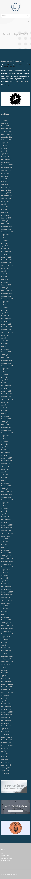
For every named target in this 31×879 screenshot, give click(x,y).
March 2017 (5, 282)
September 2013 (7, 399)
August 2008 (5, 570)
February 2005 (6, 681)
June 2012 (4, 441)
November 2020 (6, 168)
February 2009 (6, 553)
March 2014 (5, 383)
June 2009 (4, 542)
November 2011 (6, 461)
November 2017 (6, 260)
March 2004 (5, 704)
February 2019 (6, 218)
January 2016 (5, 321)
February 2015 (6, 352)
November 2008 (7, 561)
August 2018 (5, 235)
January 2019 (5, 221)
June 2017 (4, 274)
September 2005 (7, 662)
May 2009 (4, 545)
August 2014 (5, 369)
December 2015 (6, 324)
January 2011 (5, 489)
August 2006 (5, 637)
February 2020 (6, 190)
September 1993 (7, 746)
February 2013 (6, 419)
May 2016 (4, 310)
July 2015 (4, 338)
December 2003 (7, 712)
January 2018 (5, 254)
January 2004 (6, 709)
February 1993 (6, 765)
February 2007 (6, 620)
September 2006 (7, 634)
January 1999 (5, 723)
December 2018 (6, 224)
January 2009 (6, 556)
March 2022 (5, 126)
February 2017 (6, 285)
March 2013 (5, 416)
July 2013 (4, 405)
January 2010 (5, 522)
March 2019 (5, 215)
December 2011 (6, 458)
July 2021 (4, 145)
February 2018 (6, 251)
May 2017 (4, 277)
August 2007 (5, 603)
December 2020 (7, 165)
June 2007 (5, 609)
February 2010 (6, 519)
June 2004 (5, 695)
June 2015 (4, 341)
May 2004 (4, 698)
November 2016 (6, 293)
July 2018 (4, 238)
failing (5, 85)
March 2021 (5, 157)
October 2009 (6, 531)
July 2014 (4, 372)
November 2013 (6, 394)
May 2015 (4, 344)
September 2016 (7, 299)
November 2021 (6, 137)
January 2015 (5, 355)
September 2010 (7, 500)
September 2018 (7, 232)
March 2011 (5, 483)
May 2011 (4, 478)
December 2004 (7, 684)
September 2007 (7, 600)
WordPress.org (5, 860)
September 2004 (7, 692)
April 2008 (4, 581)
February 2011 (6, 486)
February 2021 (6, 159)
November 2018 (6, 226)
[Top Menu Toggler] (28, 21)
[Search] (28, 15)
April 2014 (4, 380)
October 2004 (6, 690)
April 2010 (4, 514)
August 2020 (5, 173)
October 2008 (6, 564)
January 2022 (6, 131)
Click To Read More (21, 81)
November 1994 (6, 726)
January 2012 (5, 455)
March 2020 (5, 187)
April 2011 (4, 480)
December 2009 (7, 525)
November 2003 (6, 715)
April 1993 (4, 759)
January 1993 (5, 768)
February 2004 (6, 706)
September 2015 (7, 332)
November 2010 (6, 494)
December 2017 (6, 257)
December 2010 (6, 492)
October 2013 (6, 397)
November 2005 (7, 656)
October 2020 (6, 171)
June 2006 (5, 639)
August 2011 (5, 469)
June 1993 (4, 754)
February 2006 (6, 651)
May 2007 (4, 612)
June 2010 (4, 508)
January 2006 (6, 653)
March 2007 (5, 617)
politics (18, 85)
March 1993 (5, 762)
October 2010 (6, 497)
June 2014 (4, 374)
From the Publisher (9, 67)
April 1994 (4, 729)
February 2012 (6, 452)
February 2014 (6, 385)
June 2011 (4, 475)
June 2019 (4, 207)
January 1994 (5, 734)
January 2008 (6, 589)
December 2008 (7, 559)
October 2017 (6, 263)
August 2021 (5, 143)
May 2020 (4, 182)
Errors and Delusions (12, 61)
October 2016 (6, 296)
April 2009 (4, 547)
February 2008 (6, 586)
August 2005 (5, 665)
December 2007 (7, 592)
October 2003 (6, 718)
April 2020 (4, 185)
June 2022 (4, 120)
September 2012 (7, 433)
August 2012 (5, 436)
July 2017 (4, 271)
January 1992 (5, 771)
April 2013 (4, 413)
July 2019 (4, 204)
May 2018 (4, 243)
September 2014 (7, 366)
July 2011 (4, 472)
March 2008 (5, 584)
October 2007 (6, 598)
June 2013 (4, 408)
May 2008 (4, 578)
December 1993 (6, 737)
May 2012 (4, 444)
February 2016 (6, 318)
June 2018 (4, 240)
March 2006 (5, 648)
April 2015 (4, 346)
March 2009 (5, 550)
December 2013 (6, 391)
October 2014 (6, 363)
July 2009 (4, 539)
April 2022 (4, 123)
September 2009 (7, 533)
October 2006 (6, 631)
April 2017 (4, 279)
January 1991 (5, 773)
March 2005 (5, 679)
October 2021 (6, 140)
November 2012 (6, 427)
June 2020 (4, 179)
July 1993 (4, 751)
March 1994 (5, 732)
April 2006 (4, 645)
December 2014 (6, 358)
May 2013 (4, 411)
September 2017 (7, 265)
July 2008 (4, 572)
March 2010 (5, 517)
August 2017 (5, 268)
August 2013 (5, 402)
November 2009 (6, 528)
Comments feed (6, 858)
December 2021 (6, 134)
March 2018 (5, 249)
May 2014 (4, 377)
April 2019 (4, 212)
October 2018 (6, 229)
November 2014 (6, 360)
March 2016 (5, 316)
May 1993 (4, 757)
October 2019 (6, 198)
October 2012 (6, 430)
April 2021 (4, 154)
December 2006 (7, 625)
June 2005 (5, 670)
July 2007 (4, 606)
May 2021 (4, 151)
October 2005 (6, 659)
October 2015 (6, 330)
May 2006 (4, 642)
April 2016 (4, 313)
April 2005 (4, 676)
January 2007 (6, 623)
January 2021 (5, 162)
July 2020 (4, 176)
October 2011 (5, 464)
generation (11, 85)
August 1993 (5, 748)
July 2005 (4, 667)
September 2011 (6, 466)
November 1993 (6, 740)
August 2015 (5, 335)
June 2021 (4, 148)
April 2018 (4, 246)
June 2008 (5, 575)
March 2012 (5, 450)
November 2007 (7, 595)
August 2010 (5, 503)
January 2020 (6, 193)
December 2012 (6, 425)
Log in (3, 853)
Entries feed (5, 856)
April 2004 (4, 701)
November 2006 (7, 628)
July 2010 (4, 505)
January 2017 (5, 288)
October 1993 (6, 743)
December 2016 (6, 291)
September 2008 (7, 567)
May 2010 (4, 511)
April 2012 (4, 447)
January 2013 (5, 422)
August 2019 (5, 201)
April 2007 (4, 614)
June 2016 (4, 307)
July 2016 (4, 305)
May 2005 (4, 673)
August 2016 (5, 302)
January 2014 (6, 388)
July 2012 (4, 438)
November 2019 (6, 196)
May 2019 (4, 210)
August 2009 (5, 536)
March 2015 (5, 349)
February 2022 (6, 129)
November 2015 (6, 327)
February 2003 (6, 720)
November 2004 (7, 687)
